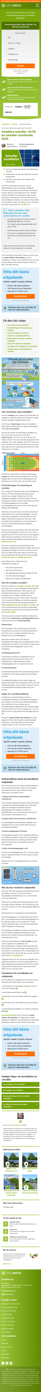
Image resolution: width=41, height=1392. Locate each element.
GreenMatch (6, 124)
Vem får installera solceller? (18, 333)
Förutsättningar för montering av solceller (20, 329)
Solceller (15, 124)
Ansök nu (6, 1264)
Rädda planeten (13, 95)
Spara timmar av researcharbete (19, 80)
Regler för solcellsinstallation (18, 336)
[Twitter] (7, 1363)
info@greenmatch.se (9, 1291)
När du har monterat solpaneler (19, 344)
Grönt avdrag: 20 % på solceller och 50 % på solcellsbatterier (20, 1)
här (30, 1385)
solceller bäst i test (9, 542)
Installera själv (8, 1207)
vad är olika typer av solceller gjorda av (16, 557)
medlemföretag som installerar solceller (20, 605)
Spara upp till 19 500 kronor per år (20, 87)
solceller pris (25, 205)
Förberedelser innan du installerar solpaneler (20, 340)
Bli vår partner (9, 1294)
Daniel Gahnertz (15, 1125)
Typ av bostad (20, 33)
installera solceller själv (26, 586)
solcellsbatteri (17, 955)
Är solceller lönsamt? (9, 1015)
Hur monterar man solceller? (18, 325)
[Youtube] (11, 1363)
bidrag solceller (10, 612)
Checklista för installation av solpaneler (22, 346)
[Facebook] (3, 1363)
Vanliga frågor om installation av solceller (19, 350)
